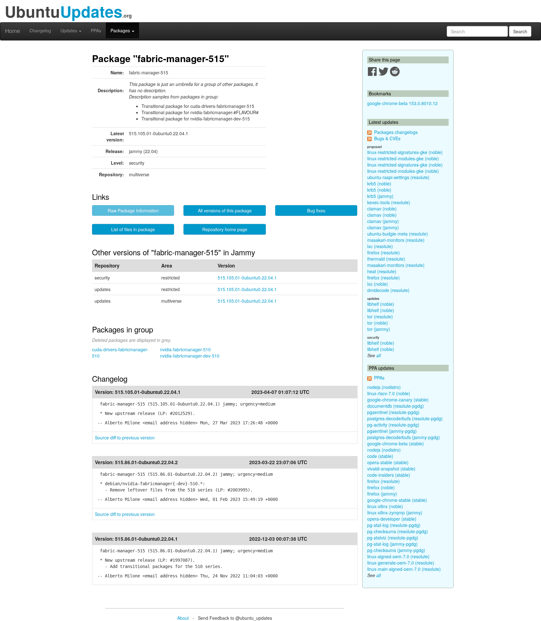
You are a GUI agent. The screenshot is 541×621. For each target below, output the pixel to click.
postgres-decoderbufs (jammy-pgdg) (403, 437)
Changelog (40, 30)
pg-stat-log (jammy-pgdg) (392, 544)
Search (520, 31)
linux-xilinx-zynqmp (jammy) (394, 512)
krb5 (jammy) (380, 196)
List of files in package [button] (133, 229)
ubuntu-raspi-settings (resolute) (398, 177)
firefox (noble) (381, 487)
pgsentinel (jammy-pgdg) (392, 431)
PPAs (96, 30)
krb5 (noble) (379, 183)
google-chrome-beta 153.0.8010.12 (402, 103)
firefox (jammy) (382, 494)
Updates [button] (69, 30)
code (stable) (380, 456)
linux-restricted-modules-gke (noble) (403, 158)
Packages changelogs (396, 132)
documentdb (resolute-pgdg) (395, 406)
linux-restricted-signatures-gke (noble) (405, 152)
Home (12, 30)
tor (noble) (377, 323)
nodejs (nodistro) (384, 387)
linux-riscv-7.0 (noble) (388, 393)
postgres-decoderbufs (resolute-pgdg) (405, 418)
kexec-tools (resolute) (388, 202)
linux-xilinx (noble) (385, 506)
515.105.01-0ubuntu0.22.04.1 (247, 277)
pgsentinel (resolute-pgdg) (393, 412)
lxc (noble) (377, 284)
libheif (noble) (380, 304)
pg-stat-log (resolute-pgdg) (393, 525)
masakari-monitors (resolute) (396, 240)
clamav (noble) (382, 208)
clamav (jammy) (383, 221)
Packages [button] (121, 30)
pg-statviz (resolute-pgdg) (392, 537)
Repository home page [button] (224, 229)
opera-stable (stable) (388, 462)
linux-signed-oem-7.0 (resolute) (398, 556)
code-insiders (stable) (388, 475)
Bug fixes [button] (316, 210)
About (183, 618)
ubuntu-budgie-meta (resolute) (397, 234)
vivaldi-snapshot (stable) (391, 468)
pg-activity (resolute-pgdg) (393, 425)
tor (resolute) (380, 316)
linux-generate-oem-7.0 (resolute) (400, 563)
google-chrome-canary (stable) (398, 399)
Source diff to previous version (125, 437)
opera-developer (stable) (391, 519)
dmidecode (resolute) (388, 290)
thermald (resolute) (386, 259)
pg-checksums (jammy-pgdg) (396, 550)
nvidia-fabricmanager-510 (185, 349)
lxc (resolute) (380, 246)
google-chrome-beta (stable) (395, 443)
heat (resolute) (381, 271)
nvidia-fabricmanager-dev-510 (189, 356)
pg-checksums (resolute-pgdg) (397, 531)
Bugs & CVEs (387, 138)
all (378, 355)
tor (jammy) (378, 329)
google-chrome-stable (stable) (397, 500)
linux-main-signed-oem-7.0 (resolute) (404, 569)
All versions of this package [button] (225, 210)
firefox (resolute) (383, 252)
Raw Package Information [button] (133, 210)
